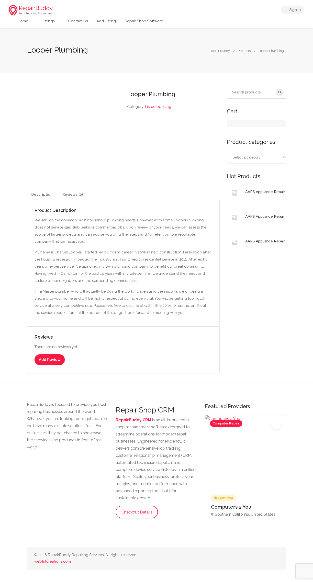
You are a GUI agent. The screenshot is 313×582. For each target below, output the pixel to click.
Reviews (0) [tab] (72, 194)
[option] (245, 476)
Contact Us (77, 21)
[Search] (280, 92)
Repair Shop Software (144, 21)
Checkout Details (137, 512)
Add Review (49, 359)
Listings (48, 21)
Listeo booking (158, 106)
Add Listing (106, 21)
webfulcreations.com (52, 561)
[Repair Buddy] (31, 10)
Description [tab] (42, 194)
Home (22, 21)
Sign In (294, 10)
